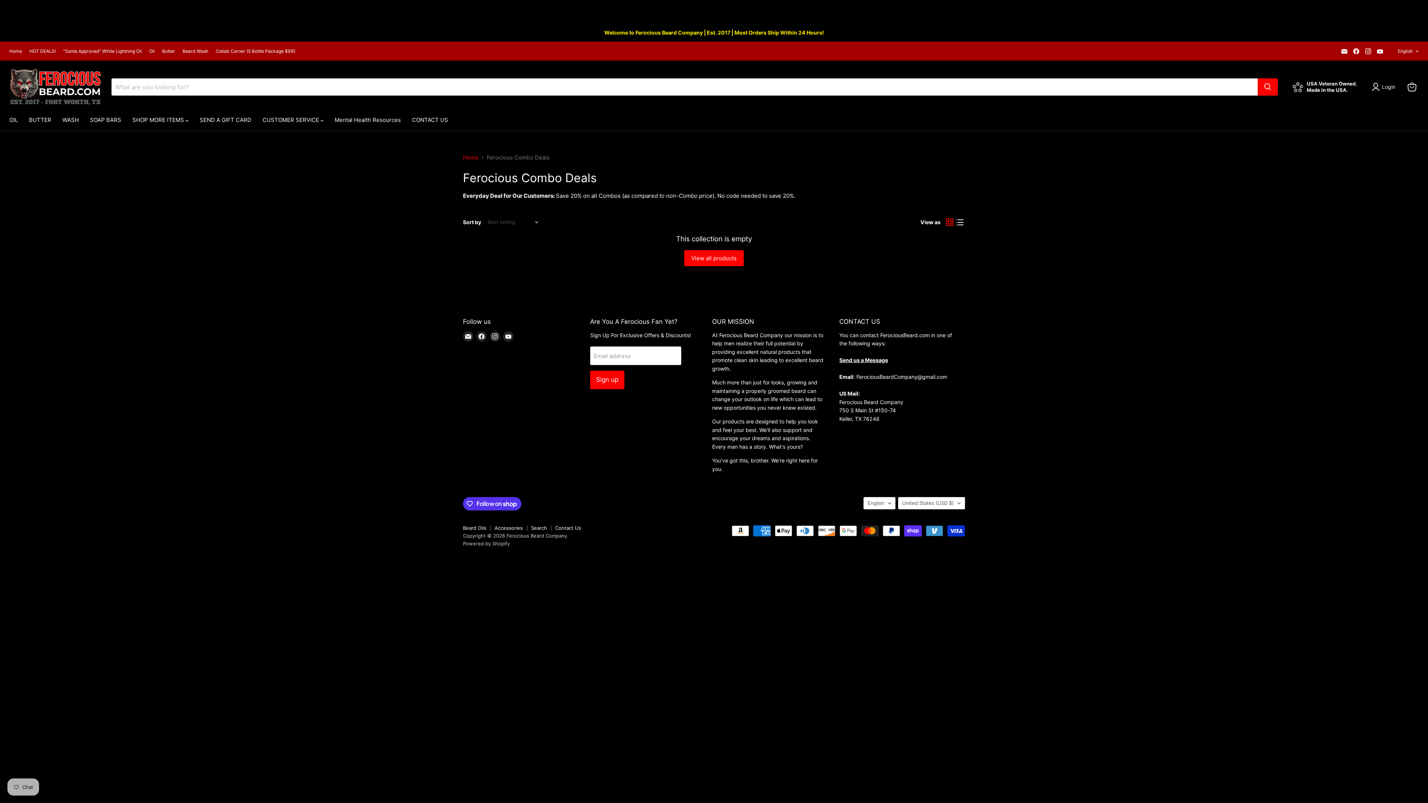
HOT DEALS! (42, 51)
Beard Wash (195, 51)
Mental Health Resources (368, 119)
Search (539, 528)
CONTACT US (430, 119)
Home (15, 51)
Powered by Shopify (486, 543)
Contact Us (568, 528)
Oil (152, 51)
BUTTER (40, 119)
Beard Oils (474, 528)
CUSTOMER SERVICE (292, 119)
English (1405, 51)
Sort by (472, 222)
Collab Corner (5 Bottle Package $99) (255, 51)
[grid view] (950, 222)
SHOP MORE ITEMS (159, 119)
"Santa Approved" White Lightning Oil (102, 51)
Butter (168, 51)
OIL (13, 119)
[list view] (960, 222)
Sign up (607, 379)
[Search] (1268, 87)
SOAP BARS (105, 119)
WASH (70, 119)
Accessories (509, 528)
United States (928, 503)
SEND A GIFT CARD (225, 119)
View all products (714, 258)
